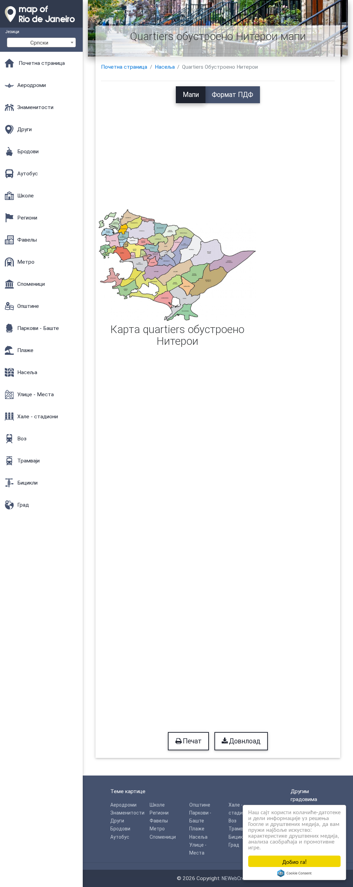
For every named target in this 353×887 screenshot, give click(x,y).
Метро (157, 828)
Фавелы (159, 820)
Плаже (196, 828)
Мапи (191, 95)
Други (117, 820)
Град (234, 845)
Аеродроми (123, 805)
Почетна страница (124, 67)
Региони (159, 813)
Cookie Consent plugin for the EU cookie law (294, 873)
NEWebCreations (240, 878)
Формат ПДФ (232, 95)
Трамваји (239, 828)
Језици (12, 31)
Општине (199, 805)
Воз (232, 820)
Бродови (120, 828)
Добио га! (294, 861)
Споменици (163, 837)
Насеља (165, 67)
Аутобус (119, 837)
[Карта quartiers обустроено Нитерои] (177, 265)
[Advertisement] (218, 151)
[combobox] (41, 42)
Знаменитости (127, 813)
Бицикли (238, 837)
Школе (157, 805)
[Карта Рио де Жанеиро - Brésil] (41, 24)
